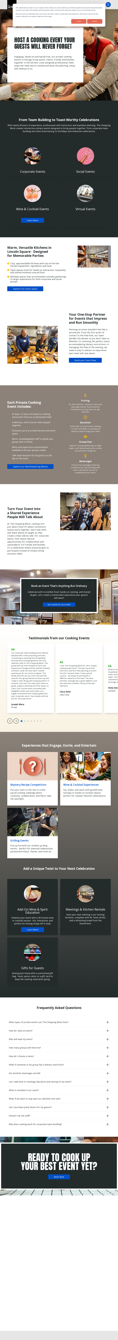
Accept (79, 21)
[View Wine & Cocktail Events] (32, 202)
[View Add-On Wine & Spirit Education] (32, 907)
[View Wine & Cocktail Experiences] (85, 778)
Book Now (59, 1176)
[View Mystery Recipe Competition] (32, 778)
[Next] (16, 721)
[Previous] (9, 721)
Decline (94, 21)
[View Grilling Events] (32, 833)
